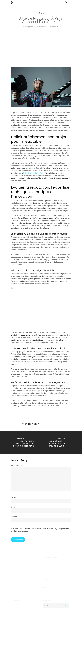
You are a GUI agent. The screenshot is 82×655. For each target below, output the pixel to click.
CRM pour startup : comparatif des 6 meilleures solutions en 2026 (55, 584)
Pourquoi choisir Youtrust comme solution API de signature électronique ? (54, 575)
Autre (14, 608)
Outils (14, 633)
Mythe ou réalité (18, 630)
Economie (15, 617)
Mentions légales (18, 590)
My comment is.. (17, 466)
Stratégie (15, 640)
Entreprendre (17, 620)
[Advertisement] (41, 49)
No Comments (53, 27)
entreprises (41, 13)
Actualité (15, 604)
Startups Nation (29, 27)
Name (14, 497)
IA (13, 627)
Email (13, 507)
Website (14, 516)
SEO (13, 636)
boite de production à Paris (33, 173)
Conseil (15, 614)
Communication (17, 611)
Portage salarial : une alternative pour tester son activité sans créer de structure (55, 564)
